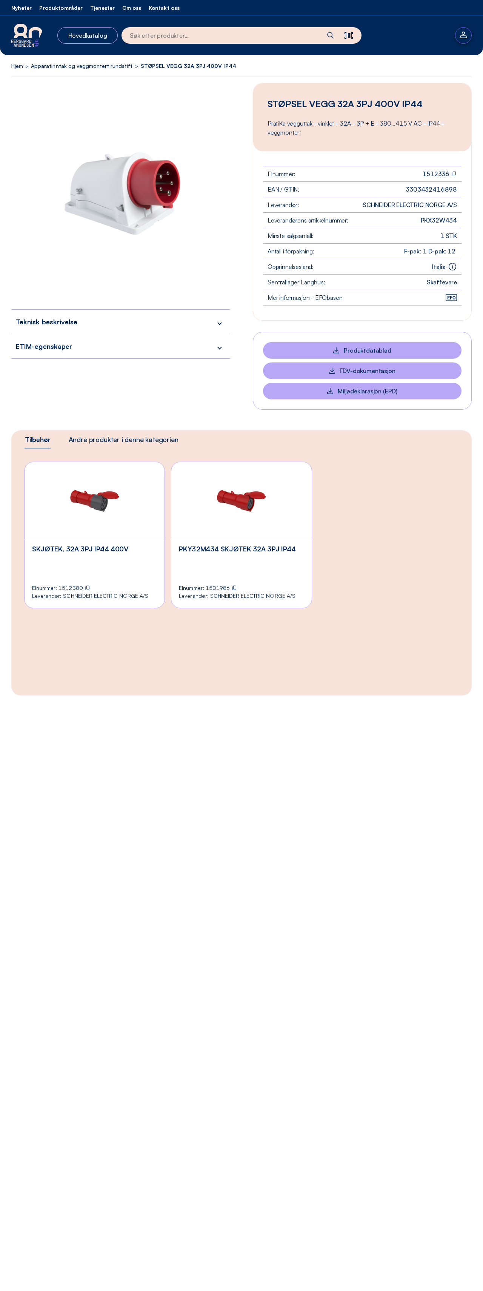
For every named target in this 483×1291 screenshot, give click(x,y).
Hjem (17, 66)
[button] (120, 321)
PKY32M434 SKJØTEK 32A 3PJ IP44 (237, 549)
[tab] (38, 439)
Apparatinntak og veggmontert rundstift (81, 66)
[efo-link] (451, 297)
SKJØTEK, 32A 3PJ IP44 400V (80, 549)
